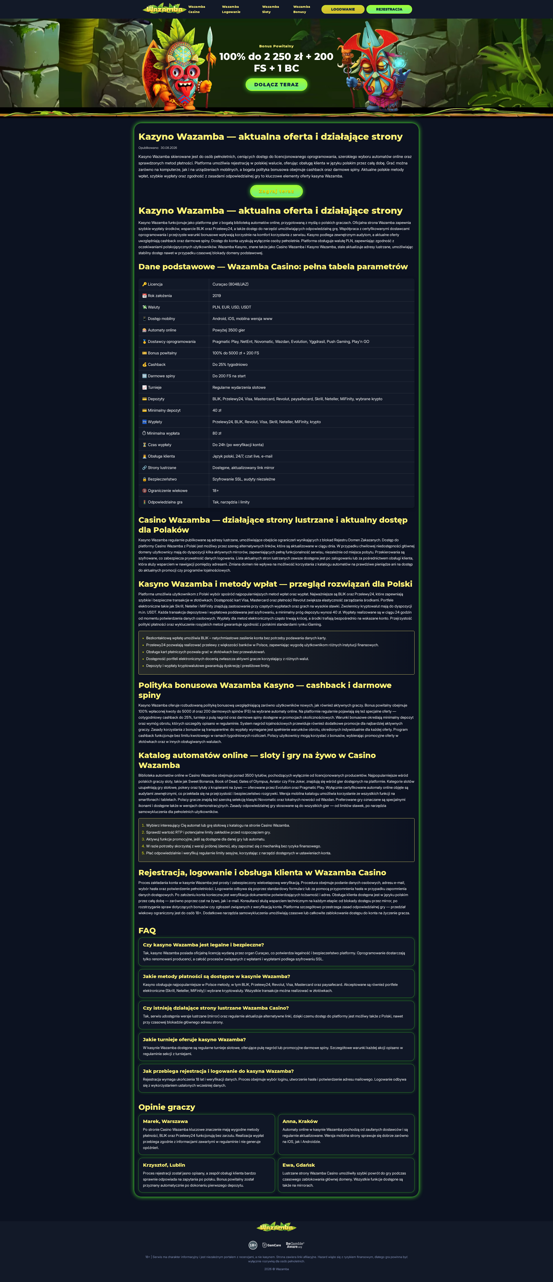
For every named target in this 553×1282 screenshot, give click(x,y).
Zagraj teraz (276, 191)
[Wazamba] (164, 8)
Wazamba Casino (196, 9)
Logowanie (343, 9)
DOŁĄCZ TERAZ (276, 84)
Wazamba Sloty (270, 9)
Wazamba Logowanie (231, 9)
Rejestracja (389, 9)
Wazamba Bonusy (301, 9)
